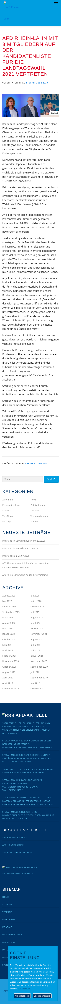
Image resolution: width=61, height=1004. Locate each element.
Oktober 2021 (9, 639)
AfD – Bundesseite (13, 845)
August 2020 (8, 672)
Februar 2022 (37, 628)
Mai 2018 (35, 683)
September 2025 (11, 612)
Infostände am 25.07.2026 (15, 555)
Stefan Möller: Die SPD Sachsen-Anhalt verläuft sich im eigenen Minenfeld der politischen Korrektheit (26, 758)
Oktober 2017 (37, 688)
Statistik (6, 510)
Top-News (7, 516)
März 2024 (7, 617)
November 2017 (10, 688)
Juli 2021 (6, 644)
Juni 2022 (35, 622)
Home (5, 897)
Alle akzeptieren (22, 995)
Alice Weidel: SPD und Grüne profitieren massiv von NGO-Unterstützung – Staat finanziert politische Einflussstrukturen (28, 801)
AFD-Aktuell (31, 715)
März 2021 (35, 650)
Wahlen (34, 521)
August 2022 (8, 622)
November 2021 (38, 633)
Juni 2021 (35, 644)
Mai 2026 (7, 601)
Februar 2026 (9, 606)
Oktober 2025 (37, 606)
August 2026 (8, 595)
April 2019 (7, 683)
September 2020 (39, 666)
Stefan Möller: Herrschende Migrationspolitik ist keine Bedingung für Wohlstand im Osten (28, 815)
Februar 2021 (9, 655)
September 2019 (39, 677)
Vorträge (6, 521)
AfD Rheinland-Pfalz (14, 837)
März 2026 (35, 601)
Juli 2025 (34, 612)
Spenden (7, 964)
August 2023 (36, 617)
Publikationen (37, 505)
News (33, 499)
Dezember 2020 (10, 661)
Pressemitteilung (36, 463)
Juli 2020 (34, 672)
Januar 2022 (8, 633)
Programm (8, 919)
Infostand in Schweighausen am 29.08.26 (23, 540)
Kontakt (7, 927)
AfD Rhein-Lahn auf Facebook (18, 873)
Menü (56, 4)
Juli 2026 (34, 595)
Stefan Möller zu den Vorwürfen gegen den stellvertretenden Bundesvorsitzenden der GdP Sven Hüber (27, 744)
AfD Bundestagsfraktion (17, 852)
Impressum (8, 942)
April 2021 (7, 650)
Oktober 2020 (9, 666)
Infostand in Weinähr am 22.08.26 (20, 548)
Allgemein (7, 499)
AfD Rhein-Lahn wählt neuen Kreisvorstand (25, 574)
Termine (34, 510)
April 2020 (7, 677)
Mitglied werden (12, 934)
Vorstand (8, 904)
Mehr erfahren (24, 988)
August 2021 (36, 639)
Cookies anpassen (42, 995)
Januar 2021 (36, 655)
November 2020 (38, 661)
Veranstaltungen (39, 516)
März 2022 (7, 628)
